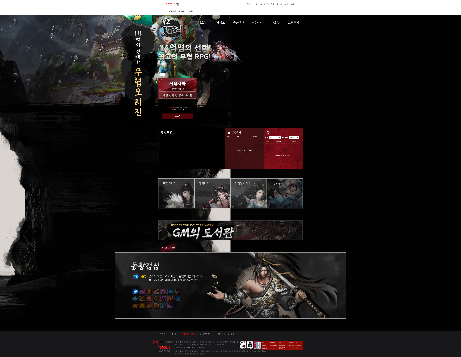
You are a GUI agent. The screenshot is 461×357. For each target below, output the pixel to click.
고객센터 (191, 11)
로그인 (177, 116)
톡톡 (272, 4)
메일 (256, 4)
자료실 (275, 22)
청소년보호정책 (205, 334)
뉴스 (260, 4)
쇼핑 (286, 4)
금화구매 (238, 22)
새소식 (202, 22)
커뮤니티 (257, 22)
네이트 (169, 4)
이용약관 (173, 334)
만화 (277, 4)
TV (268, 4)
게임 (176, 4)
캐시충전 (182, 11)
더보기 (292, 4)
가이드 (220, 22)
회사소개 (161, 334)
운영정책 (230, 334)
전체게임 (172, 11)
